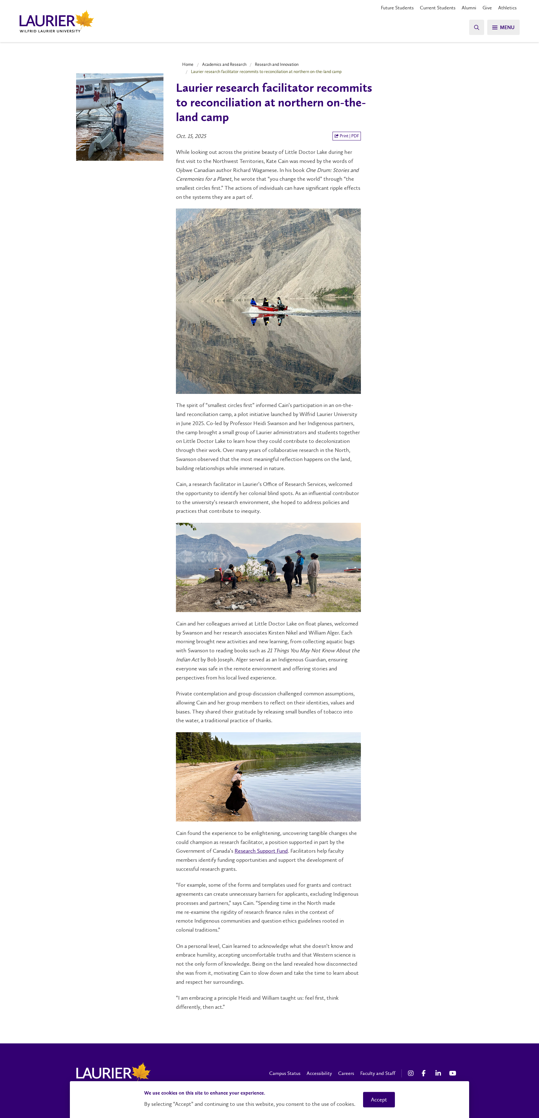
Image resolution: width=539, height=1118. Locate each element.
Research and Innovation (277, 64)
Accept (379, 1099)
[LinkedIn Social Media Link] (439, 1073)
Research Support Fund (261, 850)
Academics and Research (224, 64)
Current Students (437, 8)
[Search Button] (476, 27)
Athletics (507, 8)
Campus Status (284, 1073)
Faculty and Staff (377, 1073)
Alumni (469, 8)
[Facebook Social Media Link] (425, 1073)
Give (487, 8)
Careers (346, 1073)
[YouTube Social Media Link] (453, 1073)
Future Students (397, 8)
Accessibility (319, 1073)
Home (187, 64)
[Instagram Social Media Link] (411, 1073)
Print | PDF (349, 136)
